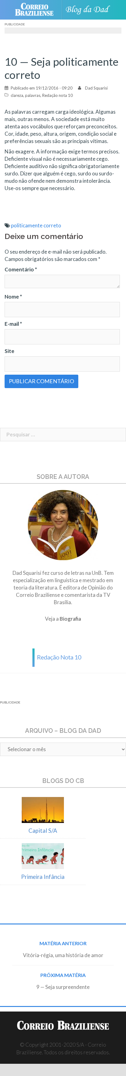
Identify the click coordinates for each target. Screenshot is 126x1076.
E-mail (13, 324)
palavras (32, 95)
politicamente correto (36, 225)
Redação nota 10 (57, 95)
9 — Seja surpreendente (63, 987)
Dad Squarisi (96, 88)
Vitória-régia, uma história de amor (63, 955)
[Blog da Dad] (89, 10)
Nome (13, 296)
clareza (17, 95)
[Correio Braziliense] (36, 10)
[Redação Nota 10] (63, 657)
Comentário (21, 269)
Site (9, 351)
